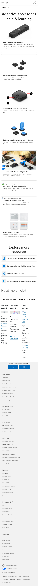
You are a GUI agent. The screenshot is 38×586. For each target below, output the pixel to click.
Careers (4, 537)
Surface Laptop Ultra (7, 384)
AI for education (6, 464)
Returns (4, 419)
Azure (3, 505)
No (24, 367)
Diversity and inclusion (8, 553)
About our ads (26, 579)
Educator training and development (11, 457)
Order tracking (6, 422)
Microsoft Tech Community (9, 518)
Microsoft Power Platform (8, 486)
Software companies (7, 524)
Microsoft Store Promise (8, 428)
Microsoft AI (5, 473)
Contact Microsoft (12, 576)
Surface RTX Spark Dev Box (9, 387)
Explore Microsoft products (9, 396)
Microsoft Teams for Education (9, 447)
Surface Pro (5, 377)
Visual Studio (5, 527)
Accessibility (5, 556)
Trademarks (5, 579)
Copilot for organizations (8, 390)
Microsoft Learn (6, 511)
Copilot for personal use (8, 393)
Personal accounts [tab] (9, 299)
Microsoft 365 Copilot (7, 492)
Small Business (6, 495)
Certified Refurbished (7, 425)
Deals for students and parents (10, 460)
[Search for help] (7, 2)
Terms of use (26, 576)
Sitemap (4, 576)
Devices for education (7, 444)
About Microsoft (6, 540)
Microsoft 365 (5, 483)
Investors (4, 550)
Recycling (19, 579)
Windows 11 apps (6, 400)
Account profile (6, 409)
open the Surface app (4, 325)
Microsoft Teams (6, 489)
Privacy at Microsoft (7, 546)
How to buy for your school (9, 454)
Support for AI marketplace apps (10, 514)
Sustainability (5, 559)
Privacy (19, 576)
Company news (6, 543)
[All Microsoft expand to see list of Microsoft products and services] (2, 2)
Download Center (6, 412)
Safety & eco (13, 579)
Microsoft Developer (7, 508)
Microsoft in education (7, 441)
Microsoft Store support (8, 415)
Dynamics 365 (5, 479)
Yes (13, 367)
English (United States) (11, 565)
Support (4, 7)
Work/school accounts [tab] (27, 299)
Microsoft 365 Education (8, 451)
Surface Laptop (6, 380)
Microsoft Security (6, 476)
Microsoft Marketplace (8, 521)
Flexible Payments (6, 432)
